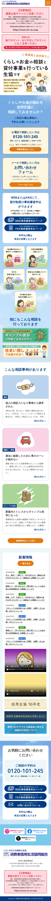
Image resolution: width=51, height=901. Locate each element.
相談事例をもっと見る (25, 540)
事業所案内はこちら (25, 149)
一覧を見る (26, 563)
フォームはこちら (25, 184)
